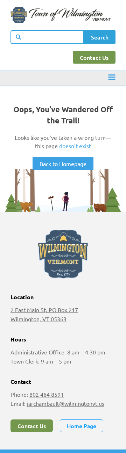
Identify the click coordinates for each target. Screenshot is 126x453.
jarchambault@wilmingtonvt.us (65, 403)
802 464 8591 (46, 394)
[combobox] (47, 37)
